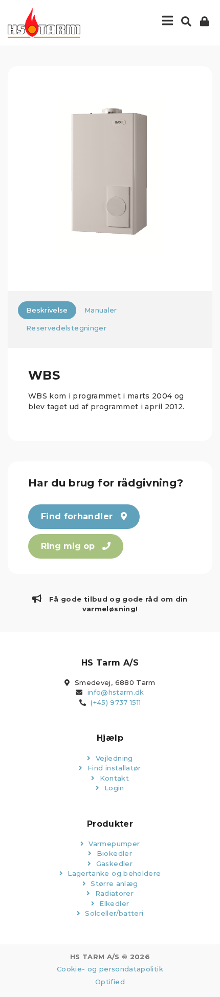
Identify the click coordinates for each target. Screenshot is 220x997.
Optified (110, 982)
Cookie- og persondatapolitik (110, 969)
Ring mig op (69, 546)
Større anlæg (113, 883)
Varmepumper (113, 843)
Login (113, 788)
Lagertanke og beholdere (113, 873)
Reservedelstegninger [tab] (66, 328)
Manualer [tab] (100, 310)
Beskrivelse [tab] (47, 310)
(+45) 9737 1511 (116, 702)
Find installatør (113, 768)
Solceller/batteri (113, 913)
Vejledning (113, 758)
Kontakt (113, 778)
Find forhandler (78, 516)
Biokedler (113, 853)
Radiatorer (113, 893)
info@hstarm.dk (115, 692)
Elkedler (113, 903)
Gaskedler (113, 863)
